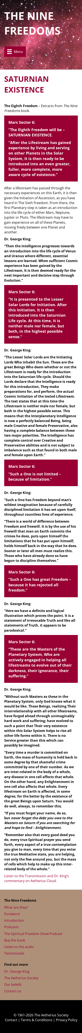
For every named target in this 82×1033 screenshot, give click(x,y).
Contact (11, 1020)
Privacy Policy (66, 1020)
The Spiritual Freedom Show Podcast (33, 933)
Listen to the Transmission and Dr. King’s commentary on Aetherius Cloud (36, 878)
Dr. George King (16, 971)
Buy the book (14, 940)
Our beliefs (12, 984)
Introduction (14, 920)
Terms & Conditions (36, 1020)
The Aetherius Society (21, 978)
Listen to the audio (19, 946)
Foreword (12, 914)
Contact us (12, 991)
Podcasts (11, 927)
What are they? (16, 907)
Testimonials (14, 953)
